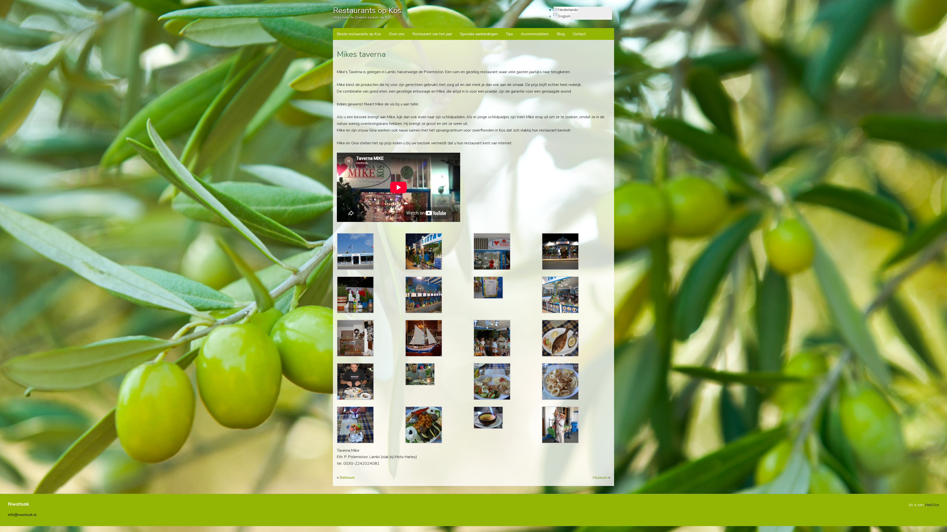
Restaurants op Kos (367, 10)
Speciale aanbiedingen (479, 34)
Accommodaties (535, 34)
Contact (579, 34)
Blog (561, 34)
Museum (600, 477)
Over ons (396, 34)
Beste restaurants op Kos (359, 34)
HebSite (932, 505)
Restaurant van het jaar (432, 34)
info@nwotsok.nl (22, 514)
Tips (509, 34)
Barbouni (347, 477)
